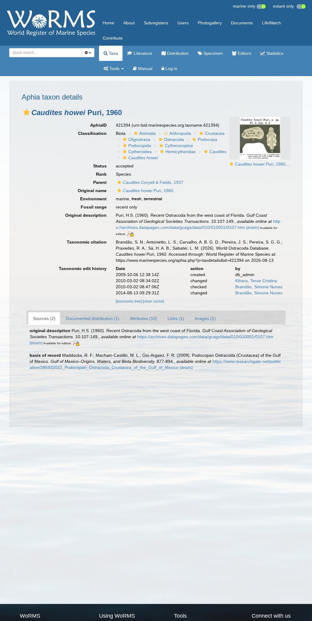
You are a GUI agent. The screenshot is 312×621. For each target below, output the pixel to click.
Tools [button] (114, 68)
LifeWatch (271, 22)
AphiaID (98, 125)
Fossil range (94, 207)
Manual (144, 68)
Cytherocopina (179, 145)
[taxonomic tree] (129, 301)
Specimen (212, 53)
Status (100, 165)
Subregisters (156, 22)
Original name (92, 190)
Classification (92, 133)
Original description (86, 215)
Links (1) (176, 318)
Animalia (147, 133)
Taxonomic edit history (83, 268)
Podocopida (139, 145)
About (129, 22)
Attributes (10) (143, 318)
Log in (170, 68)
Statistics (274, 53)
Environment (93, 198)
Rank (101, 174)
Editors (243, 53)
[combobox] (45, 52)
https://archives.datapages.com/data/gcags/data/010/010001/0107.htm (205, 336)
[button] (26, 112)
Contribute (113, 38)
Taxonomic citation (87, 242)
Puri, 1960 (148, 190)
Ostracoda (174, 139)
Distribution (177, 53)
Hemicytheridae (180, 151)
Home (108, 22)
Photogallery (210, 22)
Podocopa (207, 139)
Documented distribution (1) (92, 318)
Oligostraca (139, 139)
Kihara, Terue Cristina (256, 280)
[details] (252, 228)
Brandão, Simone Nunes (258, 286)
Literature (142, 53)
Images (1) (205, 318)
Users (183, 22)
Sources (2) (44, 318)
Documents (242, 22)
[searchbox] (43, 52)
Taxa (113, 53)
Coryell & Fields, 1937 (153, 182)
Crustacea (215, 133)
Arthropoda (180, 133)
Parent (100, 182)
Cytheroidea (140, 151)
